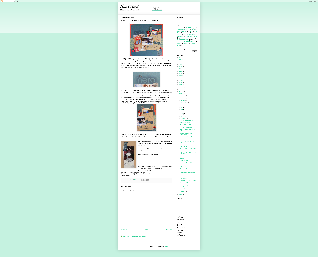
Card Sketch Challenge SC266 (188, 180)
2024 (180, 62)
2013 (180, 87)
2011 (180, 91)
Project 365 (128, 182)
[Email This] (142, 180)
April (181, 114)
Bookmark (179, 27)
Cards (188, 28)
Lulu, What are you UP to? (187, 120)
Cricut (190, 31)
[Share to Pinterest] (148, 180)
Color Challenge (181, 31)
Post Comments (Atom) (134, 232)
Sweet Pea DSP (184, 182)
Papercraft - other (191, 36)
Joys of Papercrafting (189, 34)
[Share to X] (145, 180)
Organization (180, 36)
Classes (193, 29)
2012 (180, 89)
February (183, 118)
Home (146, 229)
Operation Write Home (186, 160)
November (183, 98)
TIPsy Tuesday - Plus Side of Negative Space (187, 169)
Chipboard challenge (182, 29)
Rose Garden (183, 178)
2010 (180, 93)
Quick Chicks (183, 188)
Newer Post (124, 229)
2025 (180, 59)
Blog (121, 13)
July (181, 107)
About (125, 13)
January (182, 191)
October (182, 100)
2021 (180, 69)
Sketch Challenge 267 (186, 162)
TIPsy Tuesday (188, 42)
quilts (178, 45)
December (183, 95)
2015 (180, 82)
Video (185, 43)
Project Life (192, 38)
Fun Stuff (186, 33)
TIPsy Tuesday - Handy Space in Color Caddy (188, 149)
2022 (180, 66)
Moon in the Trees (185, 122)
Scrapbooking (135, 182)
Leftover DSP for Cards (186, 127)
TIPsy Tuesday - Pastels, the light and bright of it (187, 130)
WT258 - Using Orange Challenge (186, 133)
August (182, 104)
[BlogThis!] (144, 180)
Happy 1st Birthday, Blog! (186, 136)
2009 (180, 194)
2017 (180, 78)
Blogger (166, 246)
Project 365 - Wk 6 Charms (187, 125)
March (182, 116)
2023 (180, 64)
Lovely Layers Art (181, 19)
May (181, 111)
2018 (180, 75)
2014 (180, 84)
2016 (180, 80)
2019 (180, 73)
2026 (180, 57)
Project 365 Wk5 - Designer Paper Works (187, 142)
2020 (180, 71)
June (181, 109)
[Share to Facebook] (147, 180)
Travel (178, 43)
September (183, 102)
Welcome (193, 43)
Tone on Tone (183, 158)
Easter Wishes (184, 139)
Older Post (169, 229)
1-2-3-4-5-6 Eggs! (184, 176)
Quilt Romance (184, 156)
